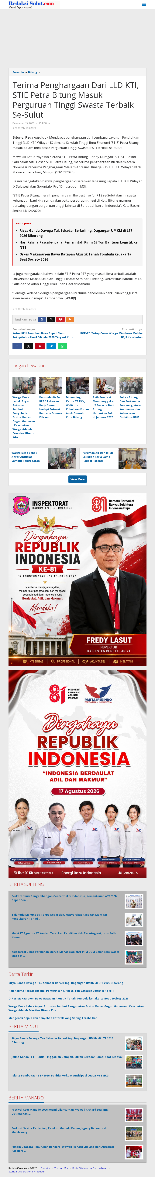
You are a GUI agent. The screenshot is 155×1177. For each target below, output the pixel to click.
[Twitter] (51, 319)
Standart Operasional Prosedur (27, 1171)
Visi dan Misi (61, 1168)
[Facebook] (42, 319)
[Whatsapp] (62, 346)
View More (78, 479)
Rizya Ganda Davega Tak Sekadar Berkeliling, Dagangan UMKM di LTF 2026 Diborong (66, 983)
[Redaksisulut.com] (34, 4)
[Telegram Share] (51, 346)
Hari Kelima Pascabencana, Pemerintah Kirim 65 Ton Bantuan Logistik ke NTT (62, 990)
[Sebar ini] (17, 346)
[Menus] (143, 4)
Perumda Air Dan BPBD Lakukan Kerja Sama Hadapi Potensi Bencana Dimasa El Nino (97, 461)
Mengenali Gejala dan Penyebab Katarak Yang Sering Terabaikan (53, 1018)
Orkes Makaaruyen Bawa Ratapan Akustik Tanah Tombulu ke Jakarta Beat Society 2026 (68, 998)
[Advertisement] (77, 37)
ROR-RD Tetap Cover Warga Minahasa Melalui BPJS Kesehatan (111, 333)
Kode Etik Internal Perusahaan (89, 1168)
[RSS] (70, 319)
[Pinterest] (60, 319)
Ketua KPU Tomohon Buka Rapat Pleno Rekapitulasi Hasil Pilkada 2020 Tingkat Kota (42, 333)
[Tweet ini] (28, 346)
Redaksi (45, 1168)
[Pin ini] (40, 346)
